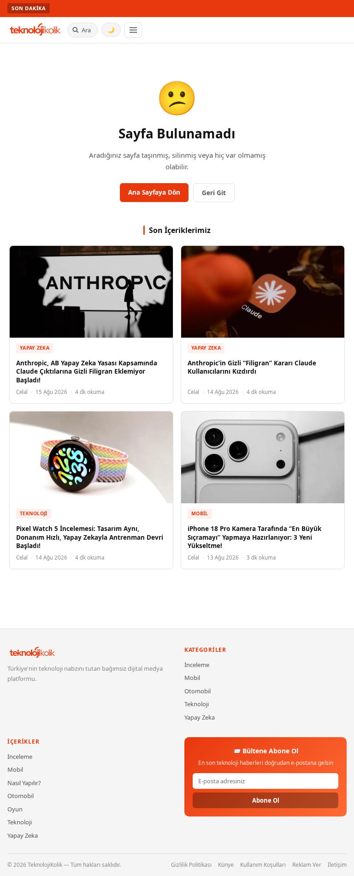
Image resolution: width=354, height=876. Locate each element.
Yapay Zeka (34, 348)
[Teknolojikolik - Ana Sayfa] (35, 30)
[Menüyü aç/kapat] (133, 30)
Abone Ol (265, 800)
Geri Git (214, 193)
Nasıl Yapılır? (24, 783)
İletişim (337, 865)
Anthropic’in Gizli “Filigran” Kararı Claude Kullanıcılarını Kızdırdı (252, 367)
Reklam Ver (306, 865)
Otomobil (197, 691)
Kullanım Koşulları (263, 865)
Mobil (199, 513)
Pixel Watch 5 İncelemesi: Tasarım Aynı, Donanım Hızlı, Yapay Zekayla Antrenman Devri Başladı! (89, 537)
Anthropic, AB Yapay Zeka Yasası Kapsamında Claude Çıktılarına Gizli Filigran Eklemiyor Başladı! (86, 372)
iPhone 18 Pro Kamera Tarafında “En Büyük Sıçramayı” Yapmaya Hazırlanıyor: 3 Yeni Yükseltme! (254, 537)
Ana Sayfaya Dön (154, 192)
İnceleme (196, 665)
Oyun (15, 809)
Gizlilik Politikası (191, 865)
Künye (226, 865)
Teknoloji (33, 513)
